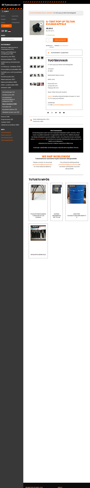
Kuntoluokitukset (7, 138)
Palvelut (14, 19)
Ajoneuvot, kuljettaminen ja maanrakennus (9, 48)
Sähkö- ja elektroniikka (8, 85)
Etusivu (3, 16)
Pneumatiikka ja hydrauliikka (9, 69)
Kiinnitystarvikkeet (6, 59)
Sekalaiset (4, 88)
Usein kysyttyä (6, 135)
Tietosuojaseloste (7, 140)
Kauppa (3, 19)
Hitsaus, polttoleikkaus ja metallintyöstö (8, 53)
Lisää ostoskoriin (60, 40)
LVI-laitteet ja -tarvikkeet (8, 67)
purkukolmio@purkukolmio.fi (62, 105)
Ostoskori (6, 26)
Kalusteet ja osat (6, 57)
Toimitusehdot (6, 132)
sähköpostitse (40, 139)
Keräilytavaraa (6, 95)
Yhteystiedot (16, 22)
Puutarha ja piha (6, 77)
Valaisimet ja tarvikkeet (8, 125)
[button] (41, 23)
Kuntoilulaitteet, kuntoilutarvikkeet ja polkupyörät (8, 99)
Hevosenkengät (7, 92)
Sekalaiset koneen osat (9, 112)
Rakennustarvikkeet (7, 82)
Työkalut (3, 122)
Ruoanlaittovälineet (8, 109)
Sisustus (3, 117)
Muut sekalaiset (7, 104)
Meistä (3, 22)
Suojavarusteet (5, 119)
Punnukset (5, 107)
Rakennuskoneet (6, 79)
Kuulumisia (15, 16)
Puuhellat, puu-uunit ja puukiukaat (11, 72)
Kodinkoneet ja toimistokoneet (10, 62)
